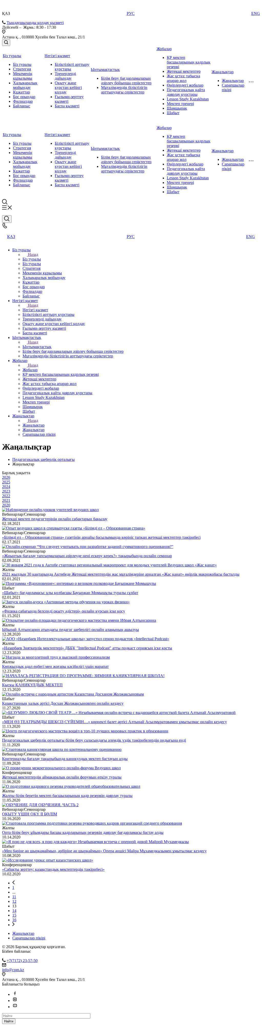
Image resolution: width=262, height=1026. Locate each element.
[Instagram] (14, 1000)
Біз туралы (12, 56)
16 (14, 920)
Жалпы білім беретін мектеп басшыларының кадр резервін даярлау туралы (67, 795)
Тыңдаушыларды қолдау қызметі (35, 22)
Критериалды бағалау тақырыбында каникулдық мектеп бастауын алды (65, 758)
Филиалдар (23, 101)
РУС (131, 13)
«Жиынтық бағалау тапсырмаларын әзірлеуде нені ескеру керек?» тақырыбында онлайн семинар (87, 556)
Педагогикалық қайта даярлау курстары (186, 92)
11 (14, 897)
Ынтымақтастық (105, 69)
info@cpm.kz (13, 970)
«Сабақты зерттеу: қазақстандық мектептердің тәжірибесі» (53, 869)
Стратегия (22, 69)
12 (14, 901)
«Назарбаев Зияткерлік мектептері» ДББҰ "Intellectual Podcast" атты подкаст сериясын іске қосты (87, 648)
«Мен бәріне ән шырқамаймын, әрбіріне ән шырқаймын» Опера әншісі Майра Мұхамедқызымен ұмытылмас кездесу (104, 851)
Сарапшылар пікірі (28, 938)
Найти (8, 1021)
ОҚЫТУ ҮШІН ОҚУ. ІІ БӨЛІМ (29, 814)
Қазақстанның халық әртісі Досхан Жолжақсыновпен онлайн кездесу (63, 703)
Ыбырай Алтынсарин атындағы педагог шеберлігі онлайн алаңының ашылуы (70, 629)
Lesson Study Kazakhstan (188, 99)
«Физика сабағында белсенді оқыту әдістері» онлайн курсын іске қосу (63, 611)
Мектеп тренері (180, 103)
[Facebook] (14, 994)
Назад (33, 254)
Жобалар (164, 49)
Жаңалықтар (223, 72)
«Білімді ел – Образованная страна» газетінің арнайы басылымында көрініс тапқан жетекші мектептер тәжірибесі (101, 537)
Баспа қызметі (67, 106)
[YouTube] (14, 1006)
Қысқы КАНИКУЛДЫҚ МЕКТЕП (32, 685)
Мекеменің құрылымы (22, 75)
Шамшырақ (177, 108)
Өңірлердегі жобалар (185, 85)
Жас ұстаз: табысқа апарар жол (183, 78)
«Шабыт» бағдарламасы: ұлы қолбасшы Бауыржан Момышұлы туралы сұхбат (70, 592)
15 (14, 915)
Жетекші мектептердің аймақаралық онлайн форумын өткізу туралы (62, 777)
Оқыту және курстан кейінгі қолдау (68, 87)
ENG (255, 13)
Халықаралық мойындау (25, 85)
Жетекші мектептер (184, 71)
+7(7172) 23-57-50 (22, 960)
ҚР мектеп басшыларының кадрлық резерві (188, 62)
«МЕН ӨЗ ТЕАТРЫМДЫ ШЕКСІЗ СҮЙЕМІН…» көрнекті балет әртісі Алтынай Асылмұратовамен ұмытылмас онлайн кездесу (114, 722)
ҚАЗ (11, 236)
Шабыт (173, 113)
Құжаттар (21, 92)
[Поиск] (6, 42)
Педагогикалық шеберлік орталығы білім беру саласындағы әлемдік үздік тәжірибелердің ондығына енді (94, 740)
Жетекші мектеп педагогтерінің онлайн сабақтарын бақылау (54, 519)
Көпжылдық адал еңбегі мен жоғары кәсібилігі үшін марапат (55, 666)
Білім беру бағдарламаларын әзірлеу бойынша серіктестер (126, 80)
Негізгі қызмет (57, 56)
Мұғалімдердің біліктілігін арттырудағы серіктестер (124, 89)
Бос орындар (24, 97)
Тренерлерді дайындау (65, 75)
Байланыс (21, 106)
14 (14, 910)
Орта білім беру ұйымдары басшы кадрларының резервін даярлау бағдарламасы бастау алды (82, 832)
